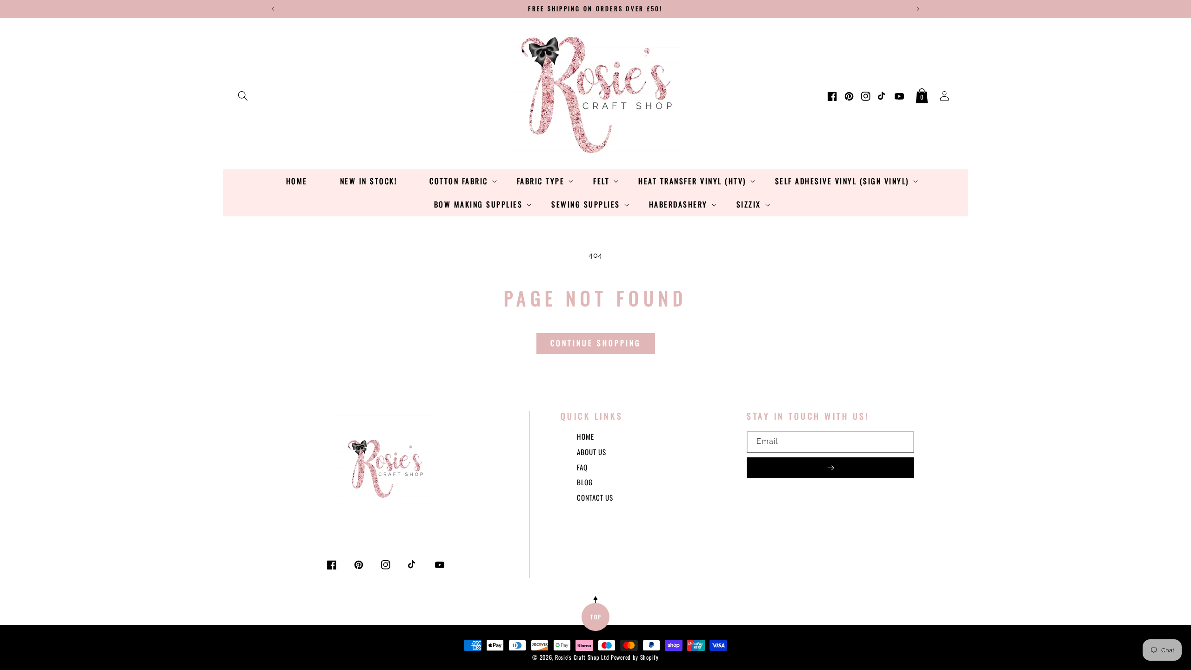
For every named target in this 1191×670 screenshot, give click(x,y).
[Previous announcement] (273, 9)
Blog (585, 482)
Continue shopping (595, 342)
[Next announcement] (918, 9)
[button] (243, 94)
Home (585, 436)
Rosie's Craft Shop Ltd (582, 657)
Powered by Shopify (635, 657)
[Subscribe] (830, 467)
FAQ (582, 467)
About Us (591, 452)
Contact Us (595, 497)
